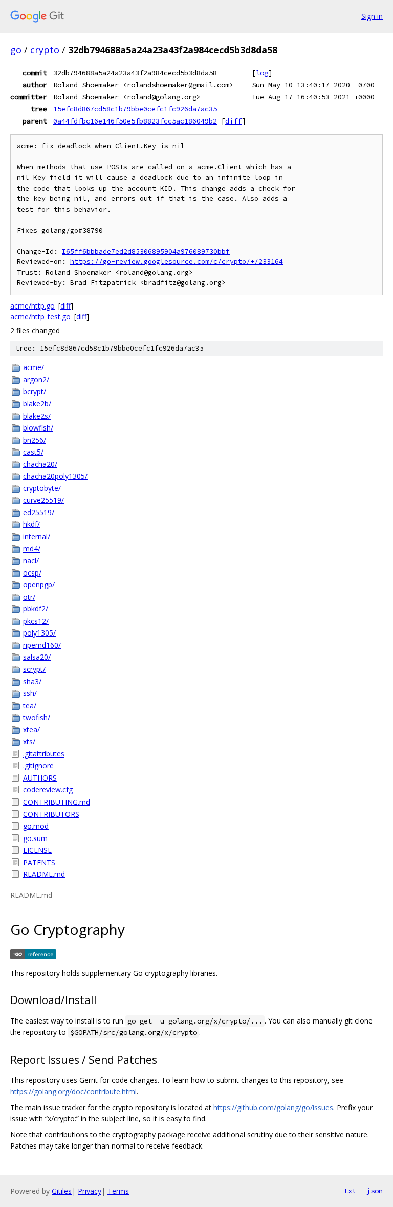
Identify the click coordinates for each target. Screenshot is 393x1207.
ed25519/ (38, 512)
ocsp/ (32, 573)
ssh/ (30, 693)
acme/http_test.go (40, 316)
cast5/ (33, 452)
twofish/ (36, 717)
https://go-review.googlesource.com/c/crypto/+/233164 (176, 261)
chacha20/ (40, 464)
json (374, 1190)
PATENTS (39, 862)
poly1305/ (39, 633)
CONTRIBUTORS (51, 814)
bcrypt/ (34, 391)
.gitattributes (43, 754)
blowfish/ (38, 428)
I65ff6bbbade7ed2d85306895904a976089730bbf (146, 251)
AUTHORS (40, 778)
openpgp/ (39, 584)
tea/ (29, 705)
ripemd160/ (42, 645)
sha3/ (32, 681)
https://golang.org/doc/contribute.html (73, 1091)
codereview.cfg (48, 789)
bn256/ (34, 440)
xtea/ (31, 729)
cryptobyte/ (42, 488)
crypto (44, 50)
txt (350, 1190)
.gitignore (38, 765)
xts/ (29, 741)
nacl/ (31, 560)
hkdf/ (31, 524)
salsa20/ (37, 657)
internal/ (36, 536)
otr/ (29, 597)
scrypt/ (34, 669)
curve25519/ (43, 500)
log (262, 72)
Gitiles (62, 1191)
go (15, 50)
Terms (118, 1191)
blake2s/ (37, 416)
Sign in (372, 16)
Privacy (89, 1191)
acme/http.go (32, 306)
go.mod (36, 826)
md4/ (31, 549)
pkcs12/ (36, 621)
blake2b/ (37, 403)
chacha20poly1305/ (55, 476)
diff (233, 121)
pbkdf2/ (35, 608)
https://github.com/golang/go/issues (273, 1107)
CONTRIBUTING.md (56, 802)
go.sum (35, 838)
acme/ (33, 367)
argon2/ (36, 379)
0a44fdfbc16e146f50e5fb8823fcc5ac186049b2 (135, 121)
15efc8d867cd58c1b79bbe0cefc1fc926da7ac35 (135, 108)
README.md (44, 874)
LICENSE (37, 850)
